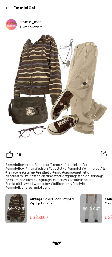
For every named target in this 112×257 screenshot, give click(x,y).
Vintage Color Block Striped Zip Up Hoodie (52, 201)
